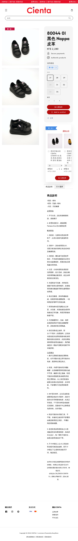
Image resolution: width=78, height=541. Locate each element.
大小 (48, 72)
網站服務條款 (30, 537)
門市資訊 (55, 518)
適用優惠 (50, 63)
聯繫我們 (55, 515)
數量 (48, 97)
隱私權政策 (39, 537)
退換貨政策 (48, 537)
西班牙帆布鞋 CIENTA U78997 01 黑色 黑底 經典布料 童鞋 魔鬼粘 (56, 155)
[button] (6, 10)
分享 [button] (51, 118)
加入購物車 (58, 107)
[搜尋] (69, 18)
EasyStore (55, 533)
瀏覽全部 (66, 131)
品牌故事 (55, 512)
